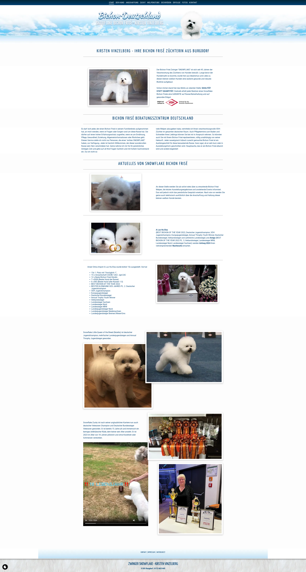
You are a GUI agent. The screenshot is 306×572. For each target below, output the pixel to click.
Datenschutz (161, 552)
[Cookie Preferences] (5, 567)
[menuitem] (111, 2)
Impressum (151, 552)
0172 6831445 (159, 568)
